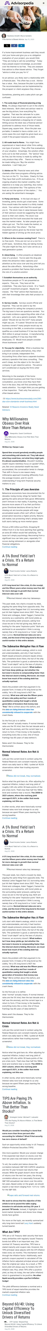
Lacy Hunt (28, 1223)
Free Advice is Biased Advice (13, 39)
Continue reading (9, 547)
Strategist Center (16, 1117)
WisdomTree (23, 1322)
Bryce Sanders (26, 36)
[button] (7, 45)
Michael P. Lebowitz (30, 1117)
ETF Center (14, 1322)
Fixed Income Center (17, 571)
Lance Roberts (31, 571)
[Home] (19, 3)
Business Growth (13, 36)
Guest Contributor (25, 433)
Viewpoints (14, 433)
